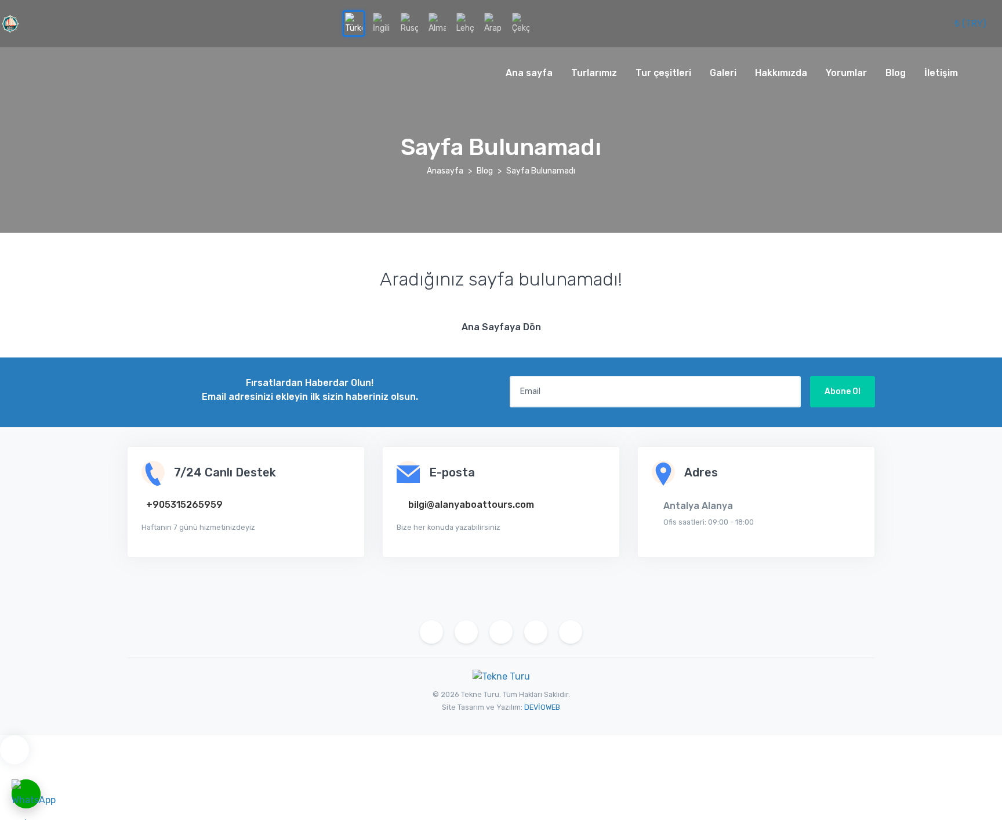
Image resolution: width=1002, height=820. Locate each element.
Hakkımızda (781, 72)
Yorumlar (846, 72)
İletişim (941, 72)
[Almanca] (437, 23)
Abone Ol (843, 391)
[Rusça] (409, 23)
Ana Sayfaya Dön (501, 327)
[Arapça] (493, 23)
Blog (895, 72)
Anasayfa (445, 171)
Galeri (723, 72)
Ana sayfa (529, 72)
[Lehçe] (465, 23)
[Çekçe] (521, 23)
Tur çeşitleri (663, 72)
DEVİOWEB (542, 707)
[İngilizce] (382, 23)
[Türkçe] (354, 23)
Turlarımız (594, 72)
